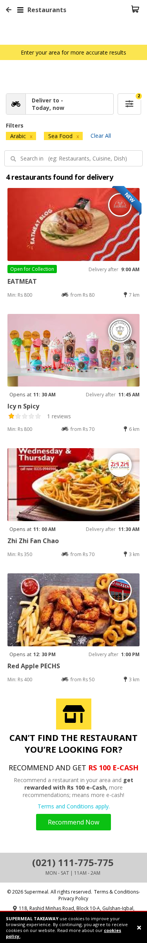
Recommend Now (73, 822)
